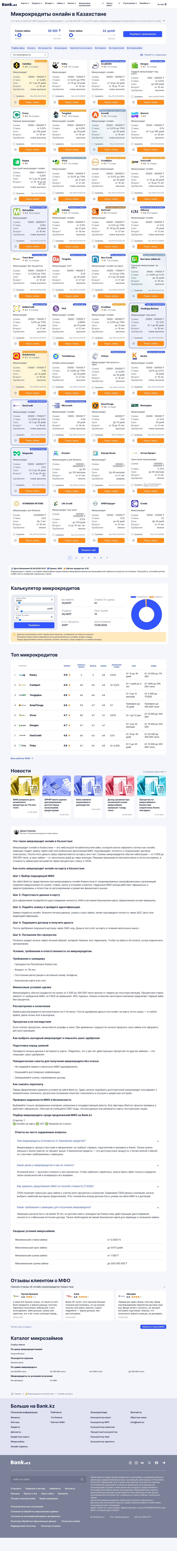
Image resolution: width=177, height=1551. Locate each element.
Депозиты (16, 1432)
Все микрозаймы (134, 48)
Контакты (70, 1488)
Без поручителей (116, 48)
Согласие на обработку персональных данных (35, 1511)
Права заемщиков (48, 1498)
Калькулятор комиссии (103, 1427)
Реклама (15, 1493)
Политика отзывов (51, 1526)
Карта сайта (47, 1493)
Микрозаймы (17, 1441)
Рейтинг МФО (58, 1422)
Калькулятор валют (101, 1417)
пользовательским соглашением (105, 1505)
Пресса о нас (30, 1493)
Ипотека (15, 1422)
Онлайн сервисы (19, 1446)
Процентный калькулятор (104, 1432)
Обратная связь (138, 1417)
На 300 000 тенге (57, 1371)
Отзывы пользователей (23, 1498)
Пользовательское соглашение (27, 1506)
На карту (31, 48)
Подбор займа (18, 48)
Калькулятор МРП (100, 1422)
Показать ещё (88, 550)
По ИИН (53, 1380)
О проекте (16, 1488)
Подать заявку (32, 102)
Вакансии (63, 1493)
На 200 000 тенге (18, 1371)
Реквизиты (55, 1488)
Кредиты (15, 1427)
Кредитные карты (20, 1436)
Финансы (15, 1417)
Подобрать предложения (143, 34)
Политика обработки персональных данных (33, 1521)
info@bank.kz (137, 1422)
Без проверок (17, 1380)
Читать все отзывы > (21, 1326)
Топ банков (56, 1417)
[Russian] (170, 4)
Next (166, 1305)
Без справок (100, 48)
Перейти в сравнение (155, 54)
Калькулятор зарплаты (103, 1441)
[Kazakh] (173, 4)
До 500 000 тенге (136, 1371)
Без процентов (45, 48)
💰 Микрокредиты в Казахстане (39, 1394)
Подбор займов (18, 1344)
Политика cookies (71, 1521)
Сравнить (20, 96)
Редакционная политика (23, 1526)
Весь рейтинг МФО (20, 758)
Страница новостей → (154, 771)
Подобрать (34, 625)
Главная (17, 1394)
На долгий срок (17, 1353)
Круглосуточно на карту (81, 48)
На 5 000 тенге (95, 1371)
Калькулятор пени (100, 1436)
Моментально (17, 1362)
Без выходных (60, 48)
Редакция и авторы (35, 1488)
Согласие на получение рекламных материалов (35, 1516)
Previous (10, 1305)
